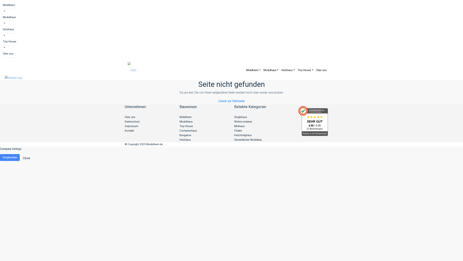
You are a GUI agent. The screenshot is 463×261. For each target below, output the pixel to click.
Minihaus (239, 126)
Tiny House (9, 41)
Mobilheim (9, 5)
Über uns (8, 53)
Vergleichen (9, 157)
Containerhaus (188, 130)
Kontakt (129, 130)
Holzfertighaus (243, 135)
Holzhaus (8, 29)
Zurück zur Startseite (231, 101)
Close (26, 158)
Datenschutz (132, 121)
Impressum (131, 126)
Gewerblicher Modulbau (248, 139)
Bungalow (185, 135)
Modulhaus (9, 17)
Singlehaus (240, 117)
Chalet (238, 130)
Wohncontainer (243, 121)
